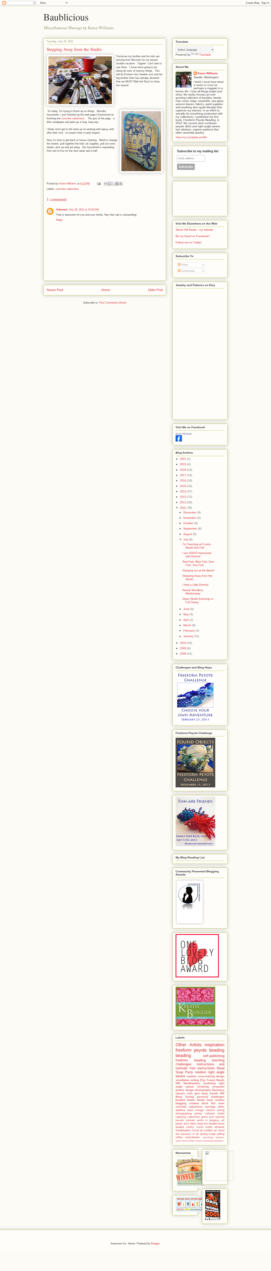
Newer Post (55, 290)
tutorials (190, 1120)
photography (203, 1090)
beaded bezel (216, 1123)
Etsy (203, 1080)
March (187, 625)
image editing (216, 1134)
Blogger (155, 1243)
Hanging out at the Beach (198, 570)
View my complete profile (191, 137)
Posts (184, 264)
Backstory (218, 1090)
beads (201, 1099)
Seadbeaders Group (187, 1130)
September (190, 528)
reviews (198, 1141)
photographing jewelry (189, 1113)
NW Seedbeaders (188, 1083)
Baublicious (66, 16)
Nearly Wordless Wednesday (193, 591)
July (186, 539)
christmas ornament (210, 1086)
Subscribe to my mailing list (197, 151)
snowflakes (182, 1080)
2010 (183, 642)
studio (220, 1113)
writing (195, 1080)
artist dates (190, 1123)
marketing (209, 1083)
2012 (183, 502)
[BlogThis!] (109, 184)
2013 (183, 496)
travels (214, 1093)
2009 (183, 648)
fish (213, 1103)
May (186, 614)
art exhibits (206, 1130)
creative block (198, 1103)
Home (105, 290)
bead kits (202, 1123)
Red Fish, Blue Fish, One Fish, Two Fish (198, 563)
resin (221, 1103)
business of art (190, 1134)
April (186, 619)
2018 (183, 469)
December (190, 512)
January (188, 636)
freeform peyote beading (200, 1050)
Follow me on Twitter (189, 242)
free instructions (202, 1068)
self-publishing (213, 1056)
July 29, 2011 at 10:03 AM (84, 209)
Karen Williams (208, 73)
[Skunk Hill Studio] (179, 440)
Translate (205, 54)
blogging (181, 1103)
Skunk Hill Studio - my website (194, 229)
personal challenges (210, 1096)
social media (204, 1127)
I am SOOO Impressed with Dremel (197, 554)
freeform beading (191, 1060)
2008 (183, 653)
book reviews (215, 1099)
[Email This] (106, 184)
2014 (183, 491)
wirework (219, 1127)
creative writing (215, 1110)
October (188, 523)
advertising (208, 1137)
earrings (210, 1106)
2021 (183, 458)
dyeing (204, 1134)
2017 (183, 475)
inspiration (214, 1044)
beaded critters (185, 1127)
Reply (59, 219)
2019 (183, 464)
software (210, 1113)
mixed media (188, 1141)
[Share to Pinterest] (121, 184)
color (190, 1093)
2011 (183, 507)
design (220, 1076)
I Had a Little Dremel (195, 584)
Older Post (155, 290)
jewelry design (185, 1090)
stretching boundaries (213, 1141)
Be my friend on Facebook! (192, 236)
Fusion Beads (215, 1080)
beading (183, 1055)
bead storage (195, 1110)
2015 (183, 486)
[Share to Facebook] (117, 184)
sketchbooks (192, 1137)
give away (201, 1093)
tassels (180, 1120)
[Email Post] (98, 183)
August (188, 534)
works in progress (208, 1120)
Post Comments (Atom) (112, 302)
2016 (183, 480)
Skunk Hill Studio (184, 434)
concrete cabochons (73, 118)
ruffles (179, 1137)
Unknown (62, 209)
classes (180, 1093)
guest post (207, 1117)
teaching (218, 1060)
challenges (183, 1064)
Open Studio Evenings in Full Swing (198, 600)
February (189, 630)
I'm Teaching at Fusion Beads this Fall (197, 546)
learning (219, 1117)
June (186, 608)
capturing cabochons (188, 1117)
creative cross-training (200, 1076)
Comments (187, 270)
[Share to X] (113, 184)
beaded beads (185, 1099)
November (190, 517)
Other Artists (189, 1044)
